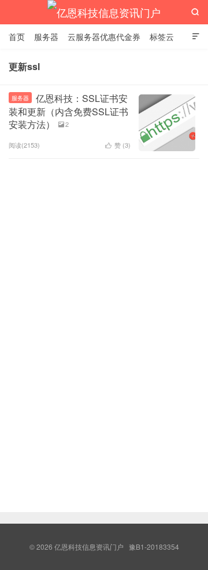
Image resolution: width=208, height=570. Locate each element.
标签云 (162, 36)
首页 (17, 36)
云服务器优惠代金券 (104, 36)
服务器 (46, 36)
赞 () (118, 144)
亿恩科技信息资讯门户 (104, 12)
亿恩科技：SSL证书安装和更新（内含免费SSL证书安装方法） (68, 111)
